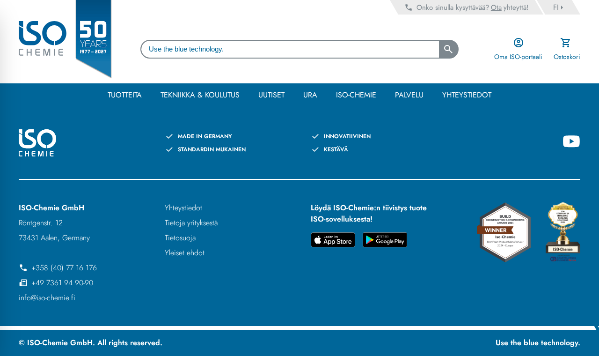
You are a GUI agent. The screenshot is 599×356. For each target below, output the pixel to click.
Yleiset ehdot (185, 252)
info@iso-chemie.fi (47, 297)
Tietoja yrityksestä (191, 222)
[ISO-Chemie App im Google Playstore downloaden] (385, 241)
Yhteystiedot (183, 207)
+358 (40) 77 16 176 (64, 267)
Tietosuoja (180, 237)
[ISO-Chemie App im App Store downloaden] (333, 241)
